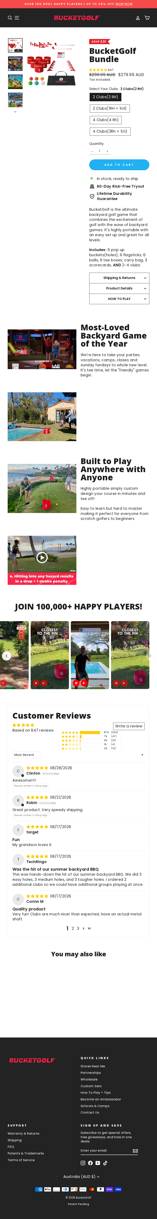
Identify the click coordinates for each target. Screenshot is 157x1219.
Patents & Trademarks (26, 1153)
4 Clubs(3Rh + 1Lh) (110, 131)
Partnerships (91, 1073)
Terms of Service (21, 1160)
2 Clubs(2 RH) (105, 97)
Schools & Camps (95, 1106)
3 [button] (78, 928)
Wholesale (89, 1079)
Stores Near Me (93, 1066)
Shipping (15, 1140)
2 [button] (73, 928)
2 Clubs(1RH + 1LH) (110, 108)
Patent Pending (78, 1204)
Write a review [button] (128, 726)
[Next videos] (150, 656)
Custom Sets (91, 1086)
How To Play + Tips (96, 1092)
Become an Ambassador (101, 1099)
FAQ (11, 1146)
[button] (98, 70)
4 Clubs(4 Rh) (106, 119)
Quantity (96, 144)
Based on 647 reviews (33, 730)
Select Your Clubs (116, 89)
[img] (37, 768)
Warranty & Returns (23, 1133)
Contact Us (90, 1112)
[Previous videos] (6, 656)
